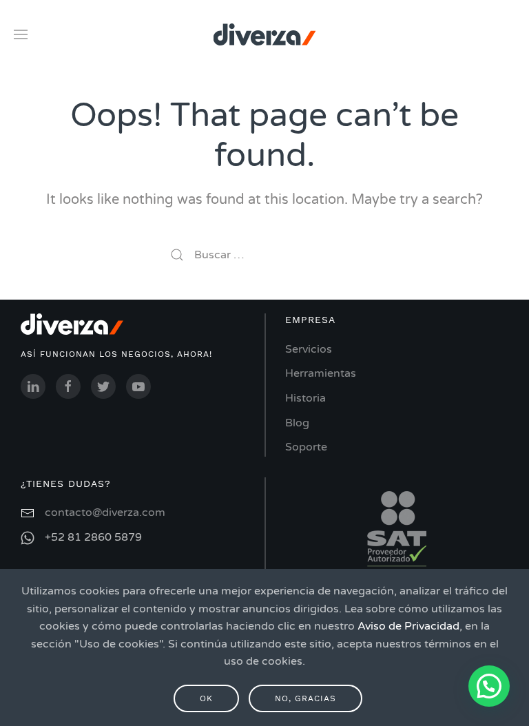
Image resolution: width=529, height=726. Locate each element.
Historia (305, 398)
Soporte (306, 447)
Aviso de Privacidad (408, 626)
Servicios (308, 349)
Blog (297, 423)
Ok (206, 698)
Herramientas (320, 373)
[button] (489, 686)
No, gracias (305, 698)
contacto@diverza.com (105, 512)
